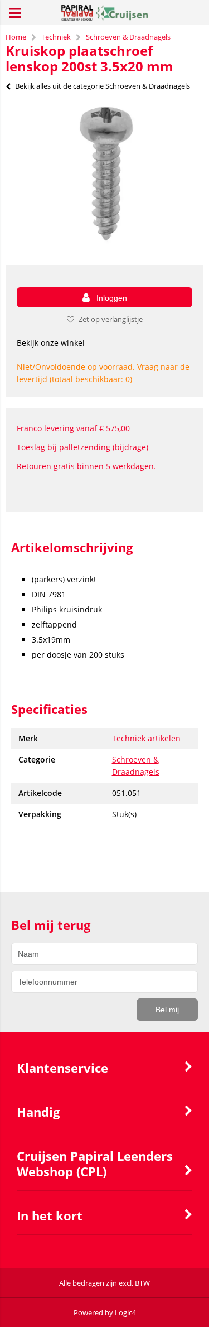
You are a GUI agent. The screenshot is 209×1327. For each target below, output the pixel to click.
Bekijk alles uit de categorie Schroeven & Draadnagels (102, 86)
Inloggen (111, 297)
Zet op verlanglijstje (111, 319)
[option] (104, 176)
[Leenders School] (104, 17)
